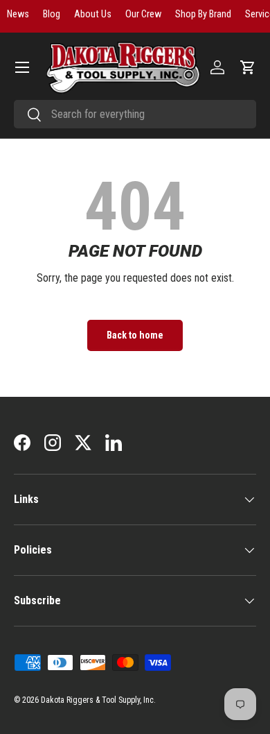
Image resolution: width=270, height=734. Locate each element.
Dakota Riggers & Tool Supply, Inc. (98, 700)
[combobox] (135, 114)
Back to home (135, 335)
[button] (248, 67)
